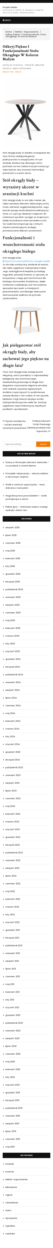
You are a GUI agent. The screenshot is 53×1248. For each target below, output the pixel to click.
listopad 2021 (12, 937)
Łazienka (10, 1233)
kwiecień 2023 (13, 813)
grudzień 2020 (13, 1015)
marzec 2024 (12, 728)
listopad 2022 (13, 844)
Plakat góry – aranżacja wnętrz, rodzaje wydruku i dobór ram (27, 508)
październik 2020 (14, 1022)
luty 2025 (10, 643)
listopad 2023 (13, 759)
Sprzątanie (11, 1218)
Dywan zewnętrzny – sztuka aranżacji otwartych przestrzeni (14, 424)
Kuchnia (10, 1171)
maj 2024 (10, 713)
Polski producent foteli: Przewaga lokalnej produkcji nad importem (38, 426)
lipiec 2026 (11, 535)
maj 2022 (10, 891)
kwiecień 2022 (13, 899)
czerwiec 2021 (13, 976)
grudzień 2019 (13, 1092)
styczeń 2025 (13, 651)
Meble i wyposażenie (22, 68)
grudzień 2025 (13, 573)
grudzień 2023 (13, 751)
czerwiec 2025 (13, 612)
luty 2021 (10, 999)
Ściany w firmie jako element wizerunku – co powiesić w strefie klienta (27, 464)
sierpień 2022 (13, 868)
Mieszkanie (11, 1187)
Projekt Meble (10, 7)
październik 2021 (14, 945)
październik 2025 (14, 589)
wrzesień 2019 (13, 1115)
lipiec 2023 (11, 790)
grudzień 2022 (13, 837)
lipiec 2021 (11, 968)
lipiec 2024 (11, 697)
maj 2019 (10, 1146)
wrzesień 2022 (13, 860)
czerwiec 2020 (13, 1053)
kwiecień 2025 (13, 628)
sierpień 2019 (12, 1123)
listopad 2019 (13, 1100)
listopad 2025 (13, 581)
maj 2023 (10, 806)
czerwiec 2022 (13, 883)
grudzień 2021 (13, 930)
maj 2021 (10, 984)
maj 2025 (10, 620)
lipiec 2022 (11, 875)
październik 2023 (14, 767)
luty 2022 (10, 914)
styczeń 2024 (13, 744)
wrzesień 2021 (13, 953)
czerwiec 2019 (13, 1139)
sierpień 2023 (13, 782)
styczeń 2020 (13, 1084)
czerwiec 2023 (13, 798)
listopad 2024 (13, 666)
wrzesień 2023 (13, 775)
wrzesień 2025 (13, 597)
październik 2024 (14, 674)
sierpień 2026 (13, 527)
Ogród (9, 1194)
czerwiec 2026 (13, 542)
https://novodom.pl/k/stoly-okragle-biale (26, 261)
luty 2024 (10, 736)
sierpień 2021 (12, 960)
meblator (39, 65)
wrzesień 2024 (13, 682)
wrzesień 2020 (13, 1030)
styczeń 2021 (12, 1007)
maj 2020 (10, 1061)
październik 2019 (14, 1108)
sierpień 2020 (13, 1038)
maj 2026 (10, 550)
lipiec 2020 (11, 1046)
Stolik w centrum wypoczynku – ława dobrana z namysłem (25, 486)
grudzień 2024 (13, 659)
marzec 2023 (12, 821)
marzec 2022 (12, 906)
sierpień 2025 (13, 604)
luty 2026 (10, 566)
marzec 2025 (12, 635)
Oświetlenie (12, 1202)
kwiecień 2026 (13, 558)
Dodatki (10, 1163)
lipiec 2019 (11, 1131)
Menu (8, 20)
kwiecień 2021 (13, 991)
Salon (8, 1210)
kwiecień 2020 (13, 1069)
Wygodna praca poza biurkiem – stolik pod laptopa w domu (26, 497)
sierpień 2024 (13, 690)
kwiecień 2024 (13, 720)
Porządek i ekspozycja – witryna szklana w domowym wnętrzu (27, 475)
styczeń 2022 (13, 922)
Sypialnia (10, 1225)
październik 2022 (14, 852)
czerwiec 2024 (13, 705)
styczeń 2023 (13, 829)
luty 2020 (10, 1077)
